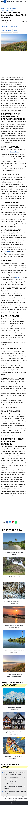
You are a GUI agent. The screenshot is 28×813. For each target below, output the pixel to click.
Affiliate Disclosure (7, 798)
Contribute (11, 796)
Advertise (20, 798)
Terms (16, 796)
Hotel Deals (5, 26)
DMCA (25, 798)
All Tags (14, 800)
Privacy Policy (22, 796)
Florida (15, 30)
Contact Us (14, 798)
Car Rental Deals (6, 30)
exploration (7, 251)
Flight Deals (13, 26)
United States (14, 152)
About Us (5, 796)
